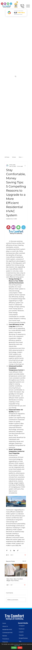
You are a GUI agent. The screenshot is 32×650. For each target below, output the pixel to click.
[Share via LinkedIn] (14, 550)
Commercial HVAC (7, 632)
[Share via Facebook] (7, 550)
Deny (20, 647)
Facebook (21, 629)
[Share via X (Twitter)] (10, 550)
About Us (5, 626)
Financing (5, 642)
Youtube (21, 635)
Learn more (17, 645)
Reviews (4, 635)
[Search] (15, 76)
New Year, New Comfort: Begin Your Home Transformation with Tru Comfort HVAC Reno (15, 579)
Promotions (5, 639)
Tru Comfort (14, 615)
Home (4, 623)
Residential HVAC (7, 629)
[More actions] (25, 165)
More (20, 157)
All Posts (7, 157)
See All (24, 561)
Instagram (22, 625)
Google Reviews (23, 638)
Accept (14, 647)
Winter (14, 157)
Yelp (20, 641)
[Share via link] (17, 550)
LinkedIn (21, 632)
